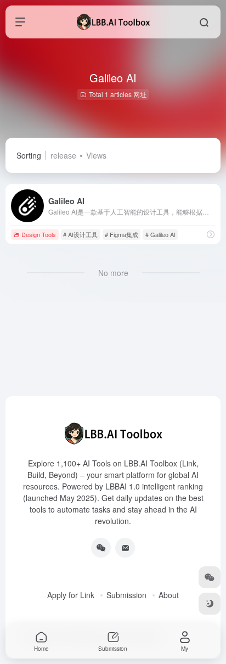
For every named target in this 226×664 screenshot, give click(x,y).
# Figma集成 (121, 234)
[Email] (125, 548)
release (63, 155)
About (169, 594)
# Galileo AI (160, 234)
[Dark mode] (210, 604)
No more (113, 272)
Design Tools (38, 234)
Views (96, 155)
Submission (126, 594)
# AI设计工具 (80, 234)
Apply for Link (70, 594)
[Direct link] (210, 234)
